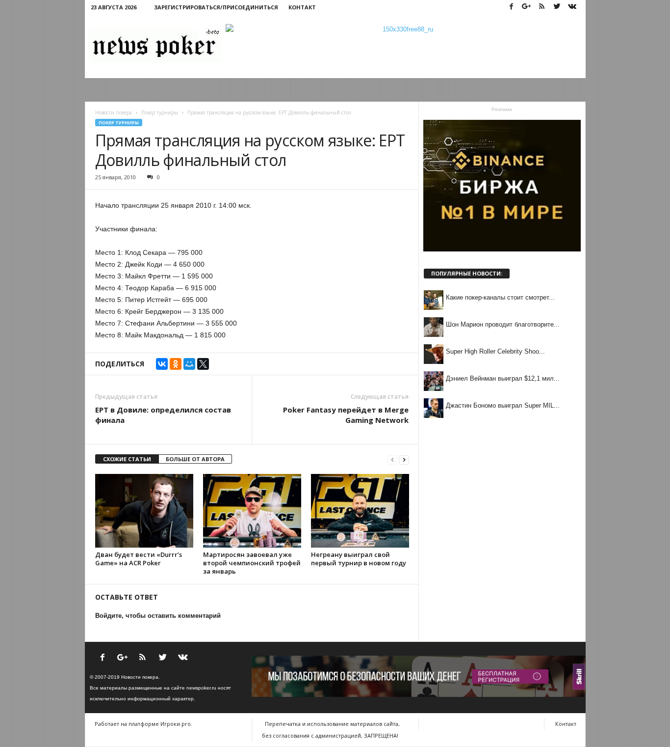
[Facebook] (511, 7)
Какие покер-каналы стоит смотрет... (500, 297)
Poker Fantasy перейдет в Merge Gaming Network (346, 415)
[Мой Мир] (189, 364)
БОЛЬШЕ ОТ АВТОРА (195, 459)
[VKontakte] (572, 7)
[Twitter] (557, 7)
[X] (203, 364)
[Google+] (527, 7)
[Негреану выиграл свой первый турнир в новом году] (360, 511)
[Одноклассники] (175, 364)
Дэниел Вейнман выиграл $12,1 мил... (503, 378)
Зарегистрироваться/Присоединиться (216, 7)
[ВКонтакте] (162, 364)
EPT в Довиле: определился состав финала (163, 415)
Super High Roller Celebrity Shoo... (495, 351)
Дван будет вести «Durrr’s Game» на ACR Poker (138, 558)
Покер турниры (119, 122)
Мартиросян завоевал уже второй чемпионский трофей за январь (252, 563)
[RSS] (542, 7)
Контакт (302, 7)
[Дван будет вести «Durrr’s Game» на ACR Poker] (144, 511)
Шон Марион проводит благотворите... (503, 324)
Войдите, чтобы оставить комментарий (158, 615)
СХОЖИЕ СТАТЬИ (127, 459)
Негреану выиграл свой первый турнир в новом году (358, 558)
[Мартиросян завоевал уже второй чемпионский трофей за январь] (252, 511)
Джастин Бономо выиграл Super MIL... (503, 405)
